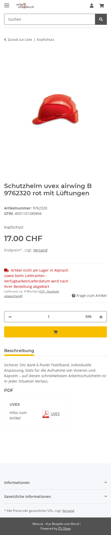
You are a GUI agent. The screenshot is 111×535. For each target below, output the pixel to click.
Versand (40, 250)
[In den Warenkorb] (8, 56)
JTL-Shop (64, 528)
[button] (91, 6)
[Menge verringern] (10, 316)
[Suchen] (101, 19)
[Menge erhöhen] (101, 316)
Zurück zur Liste (20, 39)
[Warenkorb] (102, 6)
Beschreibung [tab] (19, 350)
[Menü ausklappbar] (6, 3)
